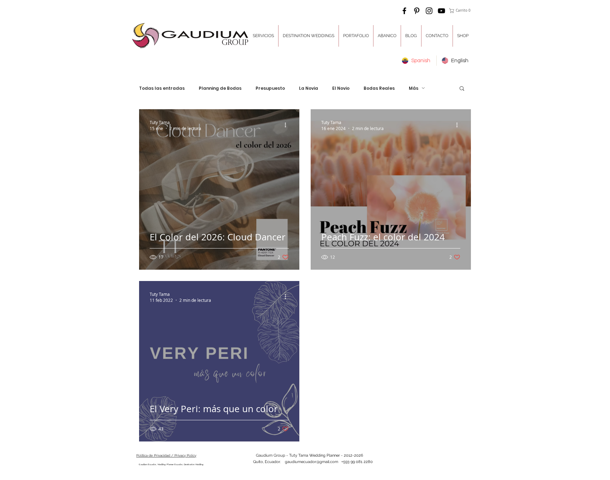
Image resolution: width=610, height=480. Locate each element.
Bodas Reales (379, 88)
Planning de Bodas (220, 88)
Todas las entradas (162, 88)
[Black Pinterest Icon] (416, 10)
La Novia (308, 88)
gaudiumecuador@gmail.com (311, 461)
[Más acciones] (287, 125)
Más (413, 88)
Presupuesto (270, 88)
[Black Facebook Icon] (404, 10)
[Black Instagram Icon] (429, 10)
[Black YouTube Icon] (441, 10)
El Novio (340, 88)
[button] (461, 10)
